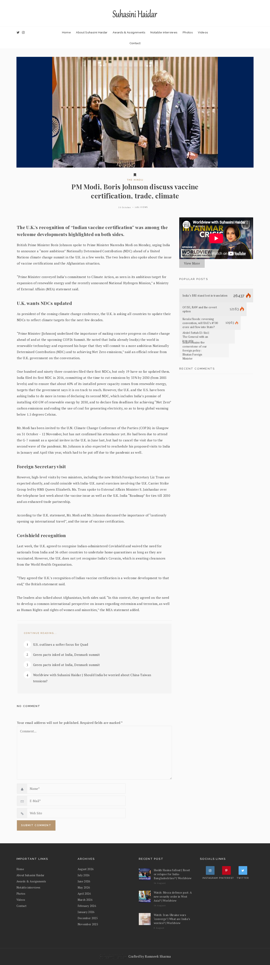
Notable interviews (163, 32)
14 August (160, 905)
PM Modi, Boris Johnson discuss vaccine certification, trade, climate (135, 191)
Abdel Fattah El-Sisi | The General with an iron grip (195, 337)
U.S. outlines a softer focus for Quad (60, 644)
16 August (160, 883)
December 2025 (88, 918)
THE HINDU (135, 180)
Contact (135, 43)
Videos (203, 32)
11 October (124, 207)
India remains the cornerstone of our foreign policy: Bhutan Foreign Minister (194, 350)
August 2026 (86, 869)
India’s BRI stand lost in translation (205, 296)
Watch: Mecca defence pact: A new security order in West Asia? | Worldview (173, 896)
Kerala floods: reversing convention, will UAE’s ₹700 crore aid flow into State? (200, 323)
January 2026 (86, 912)
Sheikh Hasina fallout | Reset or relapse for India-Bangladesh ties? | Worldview (173, 874)
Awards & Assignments (129, 32)
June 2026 (84, 881)
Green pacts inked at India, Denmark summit (66, 654)
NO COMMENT (28, 706)
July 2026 (84, 875)
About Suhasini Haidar (91, 32)
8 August (159, 928)
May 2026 (84, 887)
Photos (188, 32)
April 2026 (84, 893)
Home (66, 32)
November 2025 (88, 924)
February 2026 (87, 906)
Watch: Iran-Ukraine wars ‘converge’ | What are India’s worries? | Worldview (172, 919)
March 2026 (85, 900)
